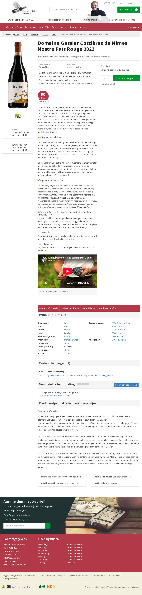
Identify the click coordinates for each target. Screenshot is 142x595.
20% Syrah (117, 326)
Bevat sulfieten (119, 339)
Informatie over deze (61, 476)
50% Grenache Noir (121, 323)
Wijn (47, 27)
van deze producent (60, 483)
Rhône (45, 35)
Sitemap (61, 575)
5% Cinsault (117, 333)
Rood (54, 35)
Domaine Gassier (72, 339)
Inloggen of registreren (12, 575)
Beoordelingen (89, 308)
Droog (67, 329)
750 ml (67, 350)
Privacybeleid (115, 575)
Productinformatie (48, 308)
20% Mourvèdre (119, 329)
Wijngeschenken (59, 27)
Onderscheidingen (70, 308)
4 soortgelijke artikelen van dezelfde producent (90, 56)
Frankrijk (34, 35)
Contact (74, 27)
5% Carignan (118, 336)
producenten (105, 483)
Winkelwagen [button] (128, 9)
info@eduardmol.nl (12, 558)
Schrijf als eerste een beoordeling (53, 56)
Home (16, 35)
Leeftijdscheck (99, 575)
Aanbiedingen (36, 27)
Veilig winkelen (48, 575)
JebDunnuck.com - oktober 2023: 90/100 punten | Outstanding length (80, 375)
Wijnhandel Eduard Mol (16, 27)
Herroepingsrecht (9, 578)
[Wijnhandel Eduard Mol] (24, 8)
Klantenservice (134, 3)
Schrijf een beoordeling (126, 385)
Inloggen (121, 3)
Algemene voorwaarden (79, 575)
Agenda (83, 27)
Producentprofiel (107, 308)
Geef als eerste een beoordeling (54, 395)
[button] (43, 96)
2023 (66, 343)
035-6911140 (9, 554)
